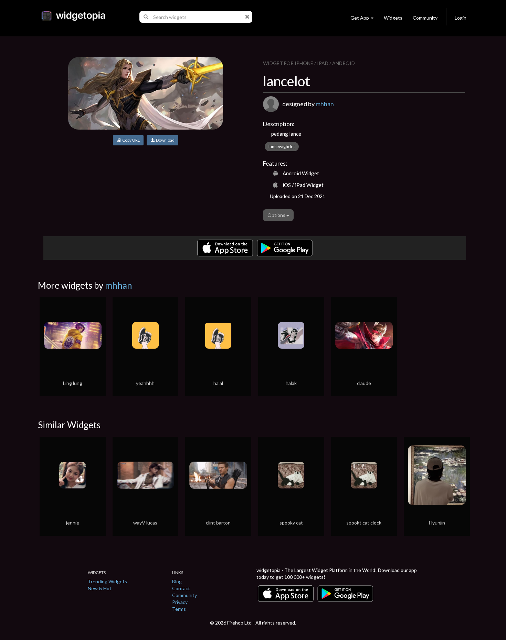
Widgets (393, 18)
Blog (177, 581)
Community (425, 18)
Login (460, 18)
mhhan (325, 104)
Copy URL (130, 140)
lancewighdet (281, 146)
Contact (181, 588)
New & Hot (100, 588)
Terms (179, 609)
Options (276, 215)
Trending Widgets (107, 581)
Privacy (180, 602)
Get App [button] (359, 18)
